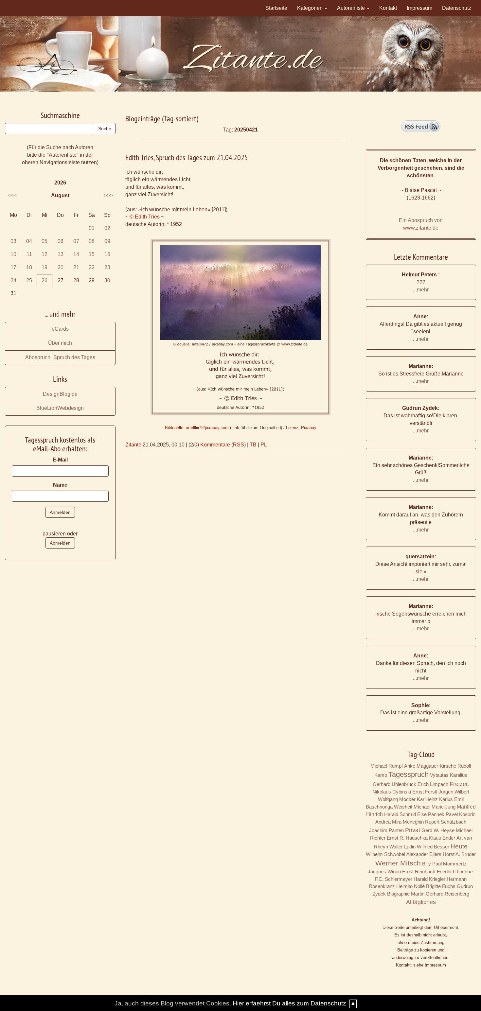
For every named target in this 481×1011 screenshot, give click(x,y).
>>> (108, 195)
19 (44, 267)
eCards (60, 329)
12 (44, 254)
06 (60, 241)
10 (13, 254)
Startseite (276, 8)
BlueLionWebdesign (60, 408)
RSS (238, 444)
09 (107, 241)
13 (60, 254)
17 (13, 267)
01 (92, 228)
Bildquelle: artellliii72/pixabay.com (197, 427)
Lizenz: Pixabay (301, 427)
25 (29, 280)
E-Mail (60, 459)
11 (29, 254)
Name (60, 485)
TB (253, 444)
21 (76, 267)
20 (60, 267)
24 (13, 280)
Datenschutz (456, 8)
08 (92, 241)
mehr (423, 289)
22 (92, 267)
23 (107, 267)
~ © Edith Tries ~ (144, 216)
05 (44, 241)
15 (92, 254)
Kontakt (388, 8)
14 (76, 254)
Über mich (60, 343)
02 (107, 228)
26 (44, 280)
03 (13, 241)
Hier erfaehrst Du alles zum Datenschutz (289, 1003)
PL (263, 444)
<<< (12, 195)
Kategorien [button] (310, 8)
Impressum (419, 8)
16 (107, 254)
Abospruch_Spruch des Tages (60, 357)
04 (29, 241)
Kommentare (215, 444)
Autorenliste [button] (351, 8)
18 (29, 267)
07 (76, 241)
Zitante (133, 444)
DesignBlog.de (60, 394)
